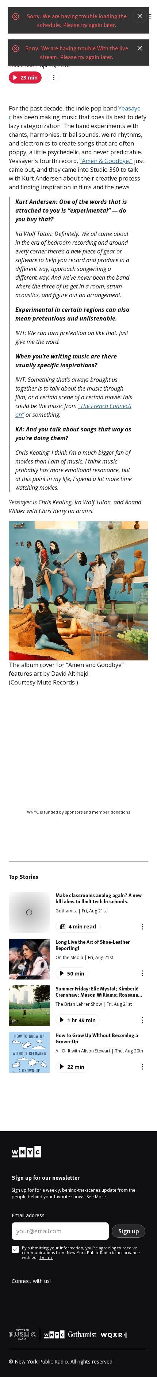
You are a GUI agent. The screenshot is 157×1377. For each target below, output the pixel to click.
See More (96, 1197)
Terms (46, 1257)
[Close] (140, 16)
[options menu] (53, 77)
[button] (78, 912)
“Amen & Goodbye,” (106, 161)
